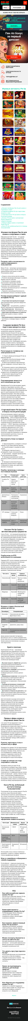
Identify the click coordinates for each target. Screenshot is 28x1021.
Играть (14, 995)
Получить (14, 57)
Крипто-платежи (6, 221)
